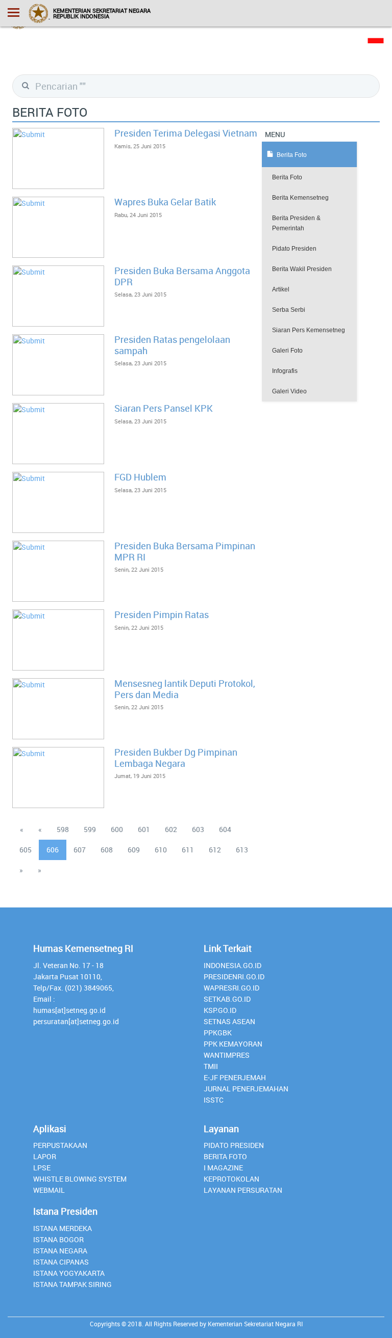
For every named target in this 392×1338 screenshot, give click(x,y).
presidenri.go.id (234, 976)
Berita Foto (287, 177)
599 (90, 829)
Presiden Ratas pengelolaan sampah (172, 345)
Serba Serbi (288, 309)
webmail (49, 1190)
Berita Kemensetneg (300, 197)
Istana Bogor (58, 1239)
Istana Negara (60, 1250)
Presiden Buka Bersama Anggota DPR (182, 276)
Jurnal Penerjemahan (246, 1088)
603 (198, 829)
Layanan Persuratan (243, 1190)
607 (80, 849)
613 (242, 849)
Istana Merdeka (62, 1228)
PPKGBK (218, 1032)
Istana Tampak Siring (72, 1284)
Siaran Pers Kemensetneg (308, 330)
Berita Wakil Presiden (302, 269)
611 (188, 849)
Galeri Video (289, 391)
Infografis (285, 370)
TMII (211, 1066)
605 (25, 849)
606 (52, 849)
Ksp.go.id (220, 1010)
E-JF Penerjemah (235, 1077)
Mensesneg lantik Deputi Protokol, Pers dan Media (184, 689)
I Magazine (223, 1167)
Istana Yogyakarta (69, 1273)
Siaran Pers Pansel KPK (163, 408)
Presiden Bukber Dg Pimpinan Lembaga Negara (175, 757)
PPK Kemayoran (233, 1044)
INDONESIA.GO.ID (232, 965)
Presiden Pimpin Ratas (161, 614)
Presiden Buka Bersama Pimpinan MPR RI (184, 551)
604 (225, 829)
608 (107, 849)
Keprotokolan (231, 1179)
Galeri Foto (287, 350)
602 (171, 829)
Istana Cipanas (61, 1262)
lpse (42, 1167)
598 (63, 829)
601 (144, 829)
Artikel (280, 289)
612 (215, 849)
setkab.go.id (227, 999)
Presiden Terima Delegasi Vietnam (185, 133)
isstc (214, 1100)
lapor (44, 1156)
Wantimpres (227, 1055)
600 (117, 829)
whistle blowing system (80, 1179)
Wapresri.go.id (231, 988)
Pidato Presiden (294, 248)
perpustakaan (60, 1145)
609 (134, 849)
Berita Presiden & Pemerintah (296, 223)
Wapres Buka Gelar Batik (165, 202)
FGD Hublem (140, 477)
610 (161, 849)
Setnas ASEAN (229, 1021)
